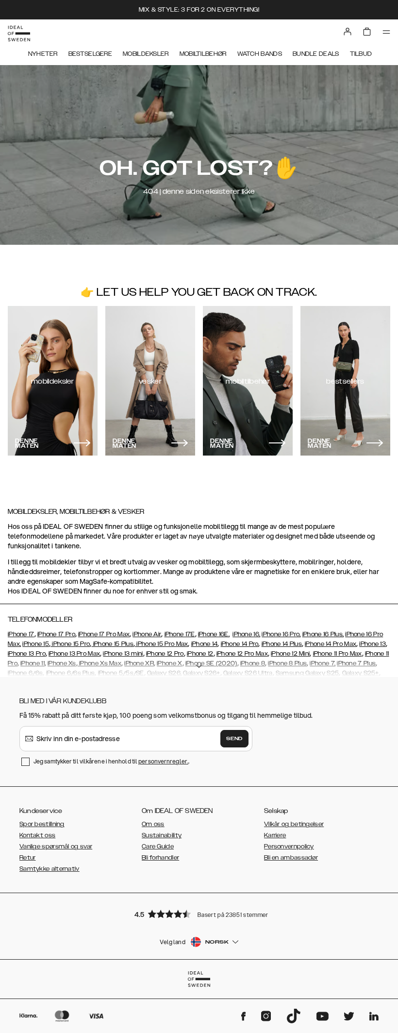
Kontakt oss (37, 835)
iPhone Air (147, 634)
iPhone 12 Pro (165, 653)
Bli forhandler (160, 857)
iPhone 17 (21, 634)
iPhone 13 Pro (27, 653)
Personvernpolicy (289, 846)
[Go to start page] (19, 33)
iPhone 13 (372, 644)
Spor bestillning (42, 824)
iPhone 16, (246, 634)
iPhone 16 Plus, (323, 634)
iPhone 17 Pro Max (104, 634)
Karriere (275, 835)
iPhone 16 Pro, (281, 634)
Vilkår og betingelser (294, 824)
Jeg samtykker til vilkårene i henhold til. (111, 761)
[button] (199, 914)
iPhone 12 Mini (290, 653)
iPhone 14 (204, 644)
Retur (27, 857)
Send (234, 738)
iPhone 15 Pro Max (161, 644)
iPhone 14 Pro (240, 644)
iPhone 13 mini (123, 653)
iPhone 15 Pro (70, 644)
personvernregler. (163, 761)
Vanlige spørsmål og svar (55, 846)
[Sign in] (347, 31)
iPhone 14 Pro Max (330, 644)
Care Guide (158, 846)
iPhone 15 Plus (112, 644)
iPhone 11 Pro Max (337, 653)
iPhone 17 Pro (56, 634)
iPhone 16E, (214, 634)
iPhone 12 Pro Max (242, 653)
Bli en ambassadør (291, 857)
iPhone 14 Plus (282, 644)
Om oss (153, 824)
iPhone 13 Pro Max (74, 653)
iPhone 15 (35, 644)
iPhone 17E (180, 634)
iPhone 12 (200, 653)
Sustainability (162, 835)
